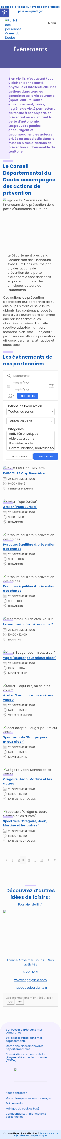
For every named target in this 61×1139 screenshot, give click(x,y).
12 (41, 860)
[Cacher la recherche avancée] (51, 386)
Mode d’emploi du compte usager (29, 1098)
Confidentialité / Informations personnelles (26, 1115)
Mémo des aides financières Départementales (24, 1047)
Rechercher (28, 396)
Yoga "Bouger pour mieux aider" (29, 658)
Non (20, 1001)
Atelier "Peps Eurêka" (20, 507)
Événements (14, 1103)
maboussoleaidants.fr (31, 987)
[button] (4, 13)
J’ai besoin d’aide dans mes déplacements (24, 1039)
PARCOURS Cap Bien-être (24, 473)
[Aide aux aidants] (30, 438)
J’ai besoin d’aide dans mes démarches (24, 1031)
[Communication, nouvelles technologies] (30, 448)
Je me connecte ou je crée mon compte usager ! (35, 1134)
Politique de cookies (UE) (22, 1109)
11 (35, 860)
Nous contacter (16, 1093)
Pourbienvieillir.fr (30, 904)
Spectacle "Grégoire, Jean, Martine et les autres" (25, 823)
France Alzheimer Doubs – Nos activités (30, 962)
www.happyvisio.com (30, 980)
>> (55, 860)
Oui (10, 1001)
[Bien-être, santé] (30, 443)
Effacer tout (19, 456)
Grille (10, 396)
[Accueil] (30, 58)
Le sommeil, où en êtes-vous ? (28, 624)
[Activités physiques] (30, 433)
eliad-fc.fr (30, 972)
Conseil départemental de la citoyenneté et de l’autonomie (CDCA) (26, 1057)
